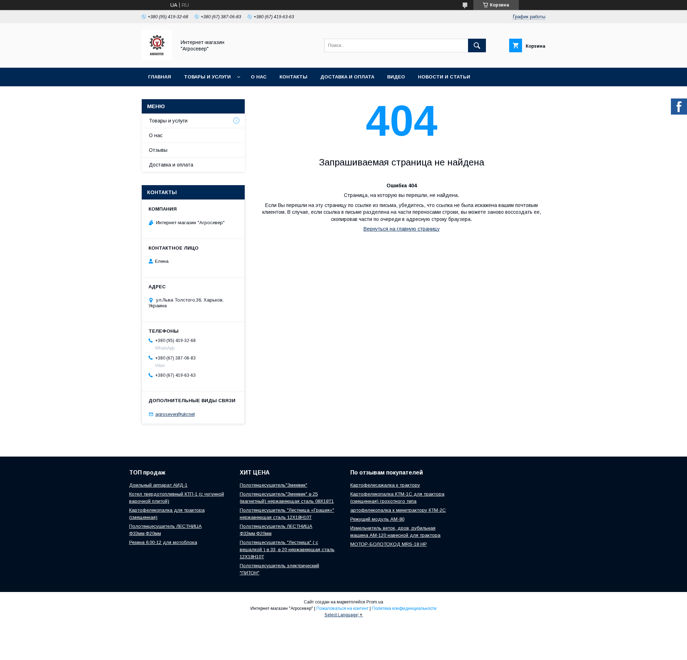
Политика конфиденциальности (404, 608)
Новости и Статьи (444, 77)
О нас (259, 77)
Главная (159, 77)
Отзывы (158, 150)
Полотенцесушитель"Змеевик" (273, 485)
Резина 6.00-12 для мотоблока (163, 542)
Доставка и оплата (347, 77)
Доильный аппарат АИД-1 (158, 485)
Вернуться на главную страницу (402, 229)
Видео (396, 77)
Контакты (293, 77)
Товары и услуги (207, 77)
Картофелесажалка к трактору (385, 485)
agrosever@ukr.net (175, 414)
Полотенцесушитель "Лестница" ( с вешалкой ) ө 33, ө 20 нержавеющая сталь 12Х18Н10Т (287, 549)
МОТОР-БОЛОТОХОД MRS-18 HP (388, 544)
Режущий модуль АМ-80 (377, 519)
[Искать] (477, 45)
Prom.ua (374, 601)
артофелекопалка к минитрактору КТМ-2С (398, 510)
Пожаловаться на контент (342, 608)
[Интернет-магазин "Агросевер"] (157, 58)
